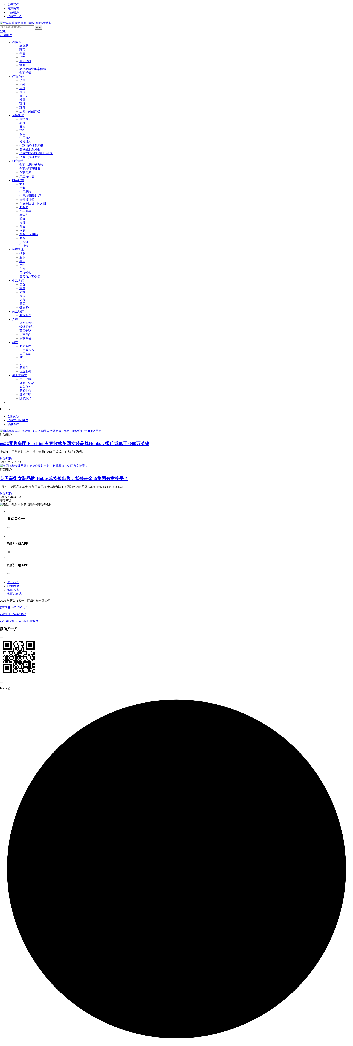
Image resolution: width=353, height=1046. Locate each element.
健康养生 (25, 307)
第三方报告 (26, 176)
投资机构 (25, 141)
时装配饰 (18, 180)
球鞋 (22, 107)
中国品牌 (25, 191)
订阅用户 (6, 35)
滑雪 (22, 99)
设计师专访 (26, 326)
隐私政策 (25, 398)
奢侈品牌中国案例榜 (32, 69)
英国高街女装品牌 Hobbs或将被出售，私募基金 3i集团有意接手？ (64, 478)
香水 (22, 261)
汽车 (22, 57)
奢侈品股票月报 (29, 149)
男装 (22, 188)
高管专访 (25, 330)
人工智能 (25, 353)
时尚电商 (25, 346)
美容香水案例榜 (29, 276)
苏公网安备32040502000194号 (19, 621)
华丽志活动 (26, 383)
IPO (21, 130)
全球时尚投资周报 (31, 145)
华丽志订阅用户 (17, 420)
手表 (22, 53)
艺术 (22, 292)
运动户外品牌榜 (29, 111)
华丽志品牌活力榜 (31, 164)
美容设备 (25, 272)
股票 (22, 134)
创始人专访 (26, 322)
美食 (22, 284)
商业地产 (18, 311)
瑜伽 (22, 88)
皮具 (22, 222)
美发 (22, 268)
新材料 (23, 367)
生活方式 (18, 280)
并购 (22, 126)
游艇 (22, 65)
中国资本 (25, 137)
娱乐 (22, 295)
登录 (3, 31)
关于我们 (13, 4)
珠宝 (22, 49)
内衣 (22, 230)
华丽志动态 (14, 16)
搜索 (38, 27)
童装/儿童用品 (28, 234)
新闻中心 (25, 390)
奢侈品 (16, 42)
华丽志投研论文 (29, 157)
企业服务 (25, 371)
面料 (22, 238)
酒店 (22, 303)
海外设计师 (26, 199)
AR (21, 360)
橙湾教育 (13, 8)
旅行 (22, 299)
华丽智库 (13, 12)
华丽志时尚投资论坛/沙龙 (36, 153)
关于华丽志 (19, 375)
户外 (22, 84)
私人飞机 (25, 61)
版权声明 (25, 394)
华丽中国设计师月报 (32, 203)
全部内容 (13, 416)
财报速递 (25, 119)
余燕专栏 (25, 338)
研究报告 (18, 161)
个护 (22, 265)
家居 (22, 288)
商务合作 (25, 386)
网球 (22, 92)
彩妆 (22, 257)
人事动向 (25, 334)
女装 (22, 184)
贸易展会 (25, 211)
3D (21, 357)
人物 (15, 319)
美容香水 (18, 249)
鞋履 (22, 226)
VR (21, 364)
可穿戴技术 (26, 349)
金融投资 (18, 115)
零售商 (23, 215)
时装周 (23, 207)
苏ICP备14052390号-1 (14, 607)
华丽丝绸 (25, 72)
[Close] (8, 527)
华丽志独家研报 (29, 168)
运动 (22, 80)
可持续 (23, 245)
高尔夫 (23, 96)
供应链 (23, 242)
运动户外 (18, 76)
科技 (15, 342)
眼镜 (22, 218)
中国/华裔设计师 (30, 195)
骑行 (22, 103)
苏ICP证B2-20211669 (13, 614)
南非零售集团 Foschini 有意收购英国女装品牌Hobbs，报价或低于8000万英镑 (74, 443)
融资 (22, 123)
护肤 (22, 253)
